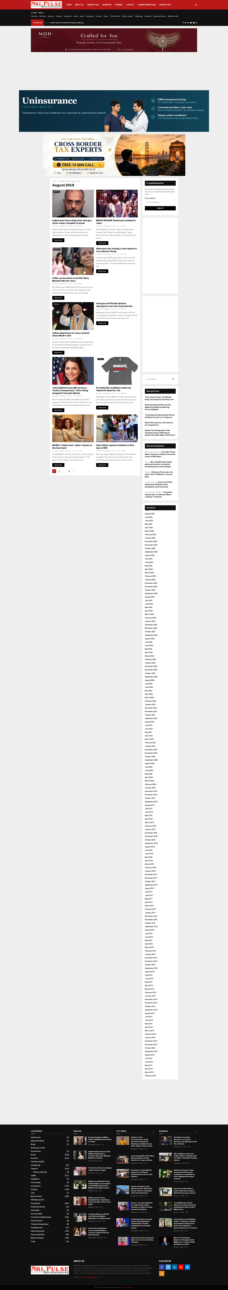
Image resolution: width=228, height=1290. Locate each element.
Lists (33, 1193)
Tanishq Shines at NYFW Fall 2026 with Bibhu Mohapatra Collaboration (99, 1216)
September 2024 (151, 593)
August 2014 (149, 1013)
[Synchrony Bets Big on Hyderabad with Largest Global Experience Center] (165, 1192)
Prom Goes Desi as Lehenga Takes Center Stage (100, 1169)
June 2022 (149, 687)
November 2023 (151, 628)
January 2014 (150, 1037)
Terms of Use (93, 5)
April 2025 (149, 569)
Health (82, 16)
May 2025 (148, 566)
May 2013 (148, 1065)
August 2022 (149, 680)
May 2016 (148, 940)
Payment (119, 5)
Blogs (33, 1144)
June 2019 (149, 812)
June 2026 (149, 521)
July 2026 (148, 517)
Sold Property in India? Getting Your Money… (67, 23)
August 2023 (149, 639)
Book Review (36, 1151)
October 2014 (150, 1006)
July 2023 (148, 642)
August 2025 (149, 555)
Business (51, 16)
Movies (106, 16)
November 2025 (151, 545)
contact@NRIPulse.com (91, 1277)
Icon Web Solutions (127, 1287)
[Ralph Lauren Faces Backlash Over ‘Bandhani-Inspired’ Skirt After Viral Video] (80, 1201)
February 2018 (150, 868)
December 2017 (151, 874)
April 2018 (149, 861)
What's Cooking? (37, 1238)
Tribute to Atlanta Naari (40, 1224)
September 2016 (151, 926)
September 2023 (151, 635)
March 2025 (149, 573)
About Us (79, 5)
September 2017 (151, 885)
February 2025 (150, 576)
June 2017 (149, 895)
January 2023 (150, 663)
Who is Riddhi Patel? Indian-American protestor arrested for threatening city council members (159, 464)
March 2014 (149, 1031)
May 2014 (148, 1024)
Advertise (106, 5)
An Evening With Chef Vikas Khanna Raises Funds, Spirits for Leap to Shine (142, 1158)
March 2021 (149, 739)
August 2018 (149, 847)
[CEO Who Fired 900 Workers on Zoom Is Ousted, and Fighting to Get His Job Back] (165, 1140)
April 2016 (149, 944)
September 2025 (151, 552)
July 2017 (148, 892)
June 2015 (149, 979)
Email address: (150, 198)
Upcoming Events (37, 1231)
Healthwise (35, 1179)
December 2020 (151, 750)
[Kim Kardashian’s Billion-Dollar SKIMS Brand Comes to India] (80, 1140)
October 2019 (150, 798)
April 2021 (149, 736)
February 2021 (150, 743)
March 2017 (149, 906)
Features (59, 16)
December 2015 (151, 958)
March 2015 (149, 989)
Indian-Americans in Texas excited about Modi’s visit (70, 334)
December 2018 (151, 833)
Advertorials (36, 1137)
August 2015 (149, 972)
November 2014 (151, 1003)
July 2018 (148, 850)
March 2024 (149, 614)
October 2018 (150, 840)
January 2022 (150, 704)
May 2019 (148, 815)
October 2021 (150, 715)
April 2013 (149, 1069)
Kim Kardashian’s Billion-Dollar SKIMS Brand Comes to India (99, 1139)
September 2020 (151, 760)
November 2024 (151, 587)
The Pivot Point (115, 16)
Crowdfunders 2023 (147, 5)
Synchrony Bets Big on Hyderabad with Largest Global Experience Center (185, 1191)
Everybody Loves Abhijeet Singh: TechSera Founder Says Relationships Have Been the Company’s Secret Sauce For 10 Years (185, 1223)
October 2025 (150, 548)
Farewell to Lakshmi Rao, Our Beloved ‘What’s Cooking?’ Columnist (158, 494)
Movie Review (102, 191)
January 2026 (150, 538)
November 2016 (151, 920)
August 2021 (149, 722)
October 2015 (150, 965)
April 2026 (149, 528)
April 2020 (149, 777)
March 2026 (149, 531)
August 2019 (149, 805)
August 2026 (149, 514)
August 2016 (149, 930)
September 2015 (151, 968)
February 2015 (150, 992)
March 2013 (149, 1072)
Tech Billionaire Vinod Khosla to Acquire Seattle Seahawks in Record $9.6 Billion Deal (185, 1206)
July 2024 (148, 600)
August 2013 (149, 1055)
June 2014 (149, 1020)
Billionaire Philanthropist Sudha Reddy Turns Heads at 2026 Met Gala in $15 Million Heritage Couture (99, 1184)
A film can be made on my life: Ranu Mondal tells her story (70, 279)
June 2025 (149, 562)
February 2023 (150, 659)
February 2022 (150, 701)
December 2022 (151, 666)
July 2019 (148, 809)
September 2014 (151, 1010)
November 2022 (151, 670)
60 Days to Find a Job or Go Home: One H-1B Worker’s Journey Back (159, 474)
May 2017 (148, 899)
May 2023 (148, 649)
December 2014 (151, 999)
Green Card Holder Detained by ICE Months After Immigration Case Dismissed (159, 484)
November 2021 (151, 711)
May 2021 (148, 732)
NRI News (42, 16)
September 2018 (151, 843)
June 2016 (149, 937)
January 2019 (150, 829)
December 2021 (151, 708)
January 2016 (150, 954)
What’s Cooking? (127, 16)
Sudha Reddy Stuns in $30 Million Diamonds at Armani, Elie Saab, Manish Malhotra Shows (99, 1155)
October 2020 (150, 757)
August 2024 (149, 597)
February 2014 (150, 1034)
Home (69, 5)
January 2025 (150, 580)
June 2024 (149, 604)
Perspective (165, 5)
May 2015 (148, 982)
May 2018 (148, 857)
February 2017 (150, 909)
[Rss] (196, 22)
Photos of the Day (40, 1172)
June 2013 (149, 1062)
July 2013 (148, 1058)
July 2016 (148, 933)
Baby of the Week (37, 1141)
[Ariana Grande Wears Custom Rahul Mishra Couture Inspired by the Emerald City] (80, 1231)
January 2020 (150, 788)
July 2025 (148, 559)
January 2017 (150, 913)
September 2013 (151, 1051)
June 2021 (149, 729)
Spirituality (35, 1210)
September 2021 (151, 718)
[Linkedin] (188, 22)
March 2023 (149, 656)
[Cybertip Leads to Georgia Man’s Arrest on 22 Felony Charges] (122, 1241)
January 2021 (150, 746)
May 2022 (148, 691)
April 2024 (149, 611)
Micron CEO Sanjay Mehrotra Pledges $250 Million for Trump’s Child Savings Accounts (184, 1241)
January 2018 (150, 871)
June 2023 (149, 645)
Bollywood (148, 16)
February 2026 (150, 534)
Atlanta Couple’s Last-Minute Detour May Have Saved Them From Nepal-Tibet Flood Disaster (141, 1189)
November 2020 (151, 753)
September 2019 (151, 802)
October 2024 (150, 590)
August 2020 (149, 763)
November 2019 (151, 795)
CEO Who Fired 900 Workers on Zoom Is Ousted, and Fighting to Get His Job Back (185, 1140)
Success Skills (36, 1214)
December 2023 (151, 625)
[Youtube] (191, 22)
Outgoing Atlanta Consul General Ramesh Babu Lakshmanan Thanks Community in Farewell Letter (141, 1223)
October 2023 (150, 632)
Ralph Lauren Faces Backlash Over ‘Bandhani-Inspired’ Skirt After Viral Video (99, 1201)
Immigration (90, 16)
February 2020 (150, 784)
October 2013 (150, 1048)
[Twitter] (185, 22)
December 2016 (151, 916)
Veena (56, 226)
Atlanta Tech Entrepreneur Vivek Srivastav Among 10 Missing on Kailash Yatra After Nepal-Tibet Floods (160, 432)
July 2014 (148, 1017)
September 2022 (151, 677)
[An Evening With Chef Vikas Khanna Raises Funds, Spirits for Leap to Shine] (122, 1159)
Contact (130, 5)
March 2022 (149, 698)
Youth (33, 1241)
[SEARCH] (173, 379)
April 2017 (149, 902)
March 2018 (149, 864)
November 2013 (151, 1045)
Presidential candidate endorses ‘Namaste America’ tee (113, 389)
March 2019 (149, 822)
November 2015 (151, 961)
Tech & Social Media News (41, 1217)
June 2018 (149, 854)
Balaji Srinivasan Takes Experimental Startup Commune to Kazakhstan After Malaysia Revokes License (184, 1174)
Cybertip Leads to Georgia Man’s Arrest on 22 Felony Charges (142, 1240)
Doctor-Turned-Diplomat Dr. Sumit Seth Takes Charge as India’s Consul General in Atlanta (142, 1206)
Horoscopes (36, 1182)
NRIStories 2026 (173, 16)
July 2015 (148, 975)
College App (138, 16)
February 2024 (150, 618)
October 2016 (150, 923)
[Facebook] (183, 22)
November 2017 (151, 878)
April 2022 (149, 694)
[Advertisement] (114, 71)
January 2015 (150, 996)
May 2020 (148, 774)
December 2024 (151, 583)
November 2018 (151, 836)
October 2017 (150, 881)
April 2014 (149, 1027)
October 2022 (150, 673)
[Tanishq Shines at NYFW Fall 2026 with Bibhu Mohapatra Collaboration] (80, 1217)
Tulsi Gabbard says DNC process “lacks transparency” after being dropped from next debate (70, 391)
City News (34, 16)
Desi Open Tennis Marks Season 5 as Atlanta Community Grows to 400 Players (160, 454)
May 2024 (148, 607)
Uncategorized (37, 1228)
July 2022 (148, 684)
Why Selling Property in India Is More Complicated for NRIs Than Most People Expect (185, 1157)
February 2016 (150, 951)
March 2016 (149, 947)
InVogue (99, 16)
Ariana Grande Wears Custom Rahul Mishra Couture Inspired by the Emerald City (98, 1231)
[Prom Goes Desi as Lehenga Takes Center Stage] (80, 1171)
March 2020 (149, 781)
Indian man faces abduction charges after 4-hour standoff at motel (72, 222)
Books (76, 16)
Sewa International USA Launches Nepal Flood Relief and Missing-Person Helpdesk (158, 407)
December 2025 (151, 541)
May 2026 (148, 524)
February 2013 (150, 1076)
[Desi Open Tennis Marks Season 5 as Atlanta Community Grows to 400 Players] (122, 1173)
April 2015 (149, 985)
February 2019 (150, 826)
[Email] (194, 22)
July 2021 (148, 725)
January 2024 (150, 621)
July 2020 (148, 767)
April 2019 (149, 819)
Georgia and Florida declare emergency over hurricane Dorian (114, 304)
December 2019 (151, 791)
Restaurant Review (159, 16)
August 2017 (149, 888)
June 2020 (149, 770)
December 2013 (151, 1041)
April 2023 (149, 652)
